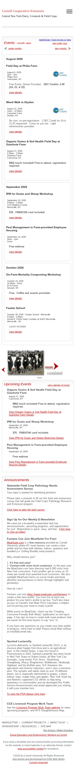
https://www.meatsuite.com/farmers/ (47, 594)
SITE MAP (46, 726)
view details (15, 92)
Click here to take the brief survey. (26, 509)
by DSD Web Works (54, 759)
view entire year (59, 43)
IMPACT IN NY (57, 722)
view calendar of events (59, 385)
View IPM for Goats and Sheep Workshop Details (36, 438)
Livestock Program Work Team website (38, 707)
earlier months (15, 48)
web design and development (28, 759)
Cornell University (38, 762)
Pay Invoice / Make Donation (58, 730)
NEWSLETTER (10, 722)
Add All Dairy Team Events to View (55, 40)
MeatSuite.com (15, 542)
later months (61, 48)
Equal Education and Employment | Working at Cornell (38, 735)
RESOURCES (29, 726)
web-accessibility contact (31, 748)
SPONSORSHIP (10, 726)
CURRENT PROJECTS (34, 722)
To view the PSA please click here (26, 694)
